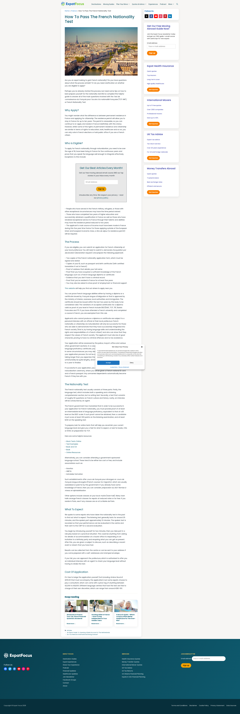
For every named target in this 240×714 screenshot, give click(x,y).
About (65, 686)
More (170, 4)
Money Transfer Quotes (130, 662)
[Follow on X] (146, 16)
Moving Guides (108, 4)
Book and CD (71, 447)
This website (70, 288)
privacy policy (102, 198)
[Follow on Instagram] (160, 16)
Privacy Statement (124, 367)
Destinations (96, 4)
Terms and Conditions (179, 705)
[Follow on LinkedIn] (170, 16)
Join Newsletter (68, 677)
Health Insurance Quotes (131, 659)
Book (68, 450)
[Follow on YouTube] (156, 16)
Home (67, 11)
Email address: (186, 659)
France (74, 11)
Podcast (163, 4)
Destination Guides (70, 659)
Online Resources (73, 452)
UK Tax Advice (127, 668)
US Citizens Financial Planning (132, 674)
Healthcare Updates (70, 674)
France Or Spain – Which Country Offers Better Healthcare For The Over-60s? (125, 618)
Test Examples (72, 444)
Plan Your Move (122, 4)
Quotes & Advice (138, 4)
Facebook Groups (69, 680)
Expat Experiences (69, 662)
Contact (66, 683)
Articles (69, 630)
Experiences (153, 4)
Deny (132, 363)
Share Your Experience (71, 665)
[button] (142, 347)
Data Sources (231, 705)
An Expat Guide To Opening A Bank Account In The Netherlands (88, 632)
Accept (108, 363)
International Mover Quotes (132, 665)
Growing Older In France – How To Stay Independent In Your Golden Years (101, 618)
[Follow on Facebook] (151, 16)
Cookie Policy (114, 367)
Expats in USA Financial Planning (133, 677)
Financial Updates (69, 671)
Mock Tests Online (73, 441)
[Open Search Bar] (177, 4)
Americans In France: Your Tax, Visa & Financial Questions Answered (76, 617)
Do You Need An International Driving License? (82, 634)
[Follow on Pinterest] (165, 16)
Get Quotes (153, 90)
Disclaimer (193, 705)
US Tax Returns (127, 671)
